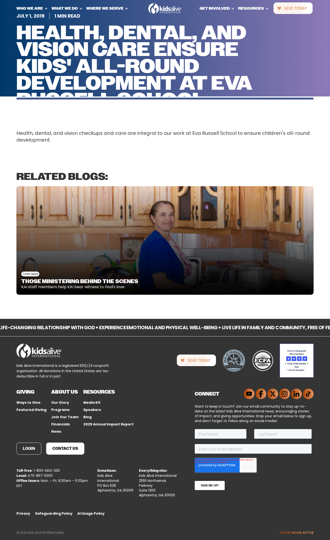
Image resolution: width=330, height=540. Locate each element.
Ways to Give (28, 402)
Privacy (23, 513)
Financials (60, 424)
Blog (87, 417)
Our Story (60, 402)
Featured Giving (31, 409)
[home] (165, 8)
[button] (33, 8)
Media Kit (91, 402)
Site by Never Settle (297, 533)
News (56, 431)
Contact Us (65, 448)
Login (29, 448)
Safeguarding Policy (53, 513)
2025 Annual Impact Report (108, 424)
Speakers (92, 409)
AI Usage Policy (91, 513)
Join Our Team (65, 417)
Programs (60, 409)
